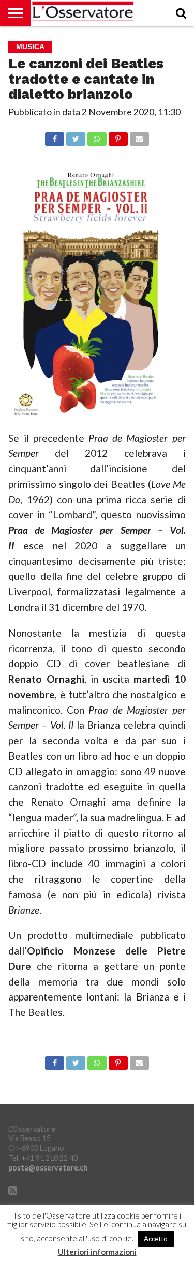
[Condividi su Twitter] (75, 136)
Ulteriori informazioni (97, 1252)
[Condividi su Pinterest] (118, 136)
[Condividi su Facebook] (55, 136)
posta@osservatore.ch (48, 1167)
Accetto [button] (156, 1239)
